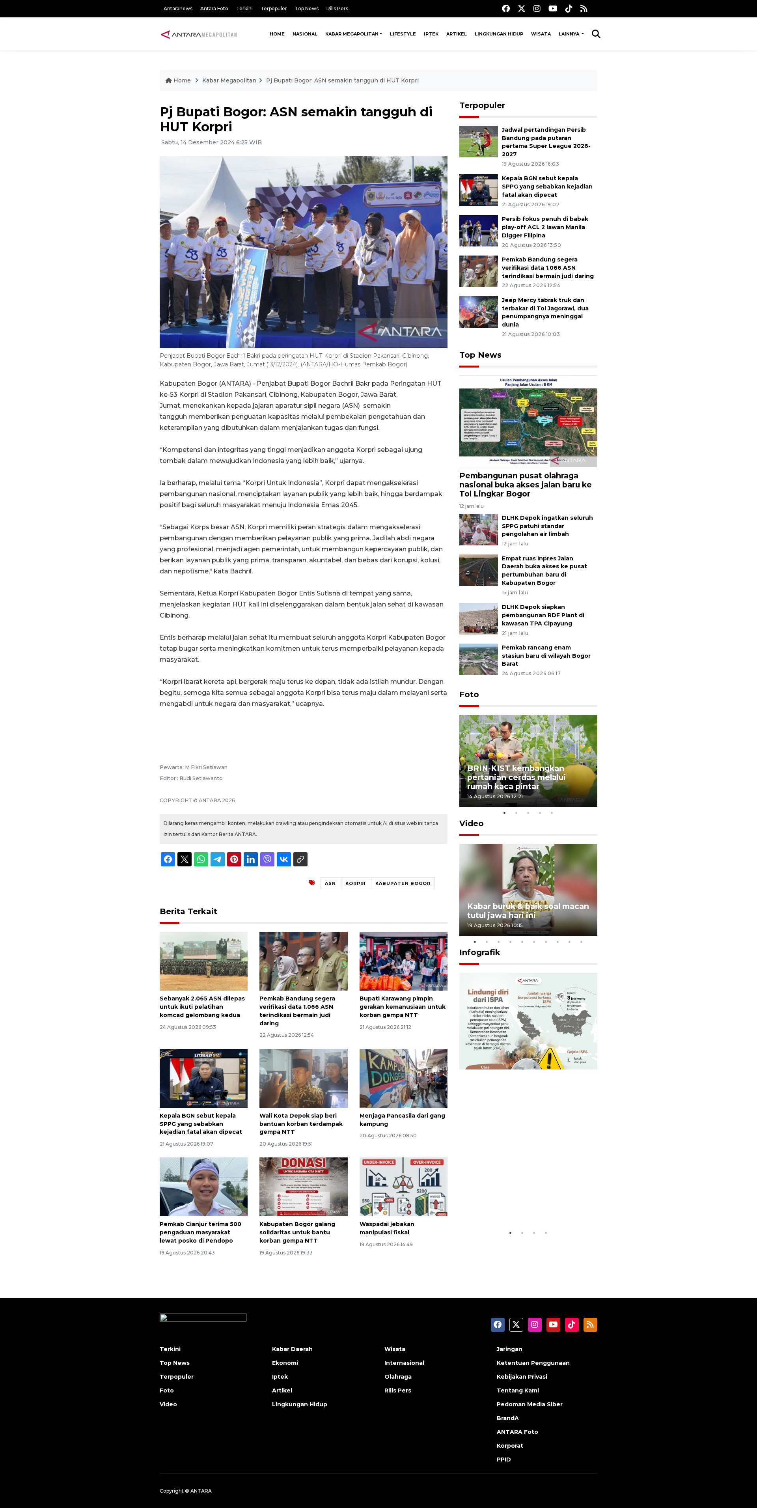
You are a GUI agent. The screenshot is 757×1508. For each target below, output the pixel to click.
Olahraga (398, 1376)
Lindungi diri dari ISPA (511, 1205)
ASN (330, 883)
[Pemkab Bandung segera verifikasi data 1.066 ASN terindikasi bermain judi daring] (303, 961)
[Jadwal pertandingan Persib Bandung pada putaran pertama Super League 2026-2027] (478, 141)
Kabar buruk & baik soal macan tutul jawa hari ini (528, 910)
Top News (307, 8)
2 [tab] (516, 813)
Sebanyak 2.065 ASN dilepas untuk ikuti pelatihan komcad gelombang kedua (202, 1007)
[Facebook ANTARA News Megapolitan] (506, 8)
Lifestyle (403, 34)
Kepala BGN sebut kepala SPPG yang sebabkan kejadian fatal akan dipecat (201, 1124)
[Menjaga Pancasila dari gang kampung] (403, 1078)
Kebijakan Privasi (522, 1376)
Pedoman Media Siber (530, 1404)
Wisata (541, 34)
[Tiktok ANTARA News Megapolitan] (568, 8)
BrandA (508, 1418)
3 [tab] (528, 813)
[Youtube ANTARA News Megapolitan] (552, 8)
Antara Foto (214, 8)
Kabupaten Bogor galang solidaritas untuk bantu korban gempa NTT (297, 1232)
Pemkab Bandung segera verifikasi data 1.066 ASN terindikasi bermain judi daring (548, 268)
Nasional (305, 34)
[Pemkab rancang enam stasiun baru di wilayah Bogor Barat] (478, 659)
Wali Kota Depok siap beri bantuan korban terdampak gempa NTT (301, 1124)
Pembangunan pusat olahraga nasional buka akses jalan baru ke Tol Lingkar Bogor (525, 484)
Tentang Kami (518, 1390)
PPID (504, 1459)
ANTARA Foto (517, 1431)
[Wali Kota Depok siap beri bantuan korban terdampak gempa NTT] (303, 1078)
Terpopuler (274, 8)
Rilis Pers (337, 8)
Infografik (479, 952)
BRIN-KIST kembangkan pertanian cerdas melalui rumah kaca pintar (516, 777)
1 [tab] (505, 813)
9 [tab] (570, 942)
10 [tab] (581, 942)
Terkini (244, 8)
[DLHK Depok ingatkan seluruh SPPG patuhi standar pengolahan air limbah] (478, 529)
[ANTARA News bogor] (199, 34)
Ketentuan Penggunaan (533, 1362)
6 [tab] (534, 942)
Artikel (456, 34)
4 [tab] (540, 813)
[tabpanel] (528, 761)
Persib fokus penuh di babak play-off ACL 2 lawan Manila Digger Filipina (545, 227)
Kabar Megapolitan (351, 34)
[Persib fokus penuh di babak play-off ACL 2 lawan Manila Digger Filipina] (478, 230)
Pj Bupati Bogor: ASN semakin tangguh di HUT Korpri (342, 80)
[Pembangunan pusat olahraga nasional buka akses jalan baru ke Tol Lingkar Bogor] (528, 421)
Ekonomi (285, 1362)
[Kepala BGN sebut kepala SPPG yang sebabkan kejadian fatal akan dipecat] (204, 1078)
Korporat (510, 1445)
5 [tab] (552, 813)
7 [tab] (546, 942)
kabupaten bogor (403, 883)
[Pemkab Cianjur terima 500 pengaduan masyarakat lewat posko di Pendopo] (204, 1186)
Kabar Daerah (292, 1349)
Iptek (431, 34)
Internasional (404, 1362)
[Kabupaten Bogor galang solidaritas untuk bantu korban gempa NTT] (303, 1186)
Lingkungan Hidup (499, 34)
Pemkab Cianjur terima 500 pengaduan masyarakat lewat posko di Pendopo (200, 1232)
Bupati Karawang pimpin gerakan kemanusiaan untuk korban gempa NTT (403, 1007)
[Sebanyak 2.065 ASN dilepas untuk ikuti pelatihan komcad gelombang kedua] (204, 961)
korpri (355, 883)
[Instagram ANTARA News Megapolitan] (537, 8)
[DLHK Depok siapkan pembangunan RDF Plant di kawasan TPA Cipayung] (478, 618)
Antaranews (178, 8)
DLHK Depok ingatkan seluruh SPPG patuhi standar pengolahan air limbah (547, 526)
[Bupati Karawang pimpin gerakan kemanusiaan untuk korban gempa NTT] (403, 961)
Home (277, 34)
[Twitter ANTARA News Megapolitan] (522, 8)
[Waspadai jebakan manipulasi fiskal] (403, 1186)
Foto (469, 694)
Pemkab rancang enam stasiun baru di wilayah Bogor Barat (546, 656)
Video (471, 823)
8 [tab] (558, 942)
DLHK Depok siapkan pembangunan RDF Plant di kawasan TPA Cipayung (543, 615)
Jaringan (509, 1349)
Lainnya (569, 34)
